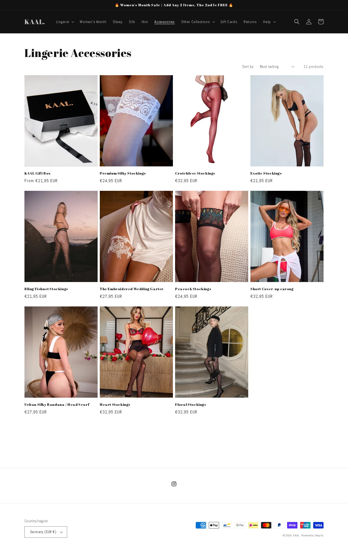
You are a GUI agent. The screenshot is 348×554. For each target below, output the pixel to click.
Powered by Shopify (312, 535)
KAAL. (296, 535)
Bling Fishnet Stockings (46, 289)
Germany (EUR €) (43, 532)
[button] (65, 21)
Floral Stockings (190, 404)
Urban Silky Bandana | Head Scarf (56, 404)
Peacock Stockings (193, 289)
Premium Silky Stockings (123, 173)
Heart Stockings (115, 404)
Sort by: (248, 66)
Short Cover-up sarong (272, 289)
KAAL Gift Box (37, 173)
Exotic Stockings (266, 173)
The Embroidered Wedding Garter (132, 289)
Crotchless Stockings (195, 173)
